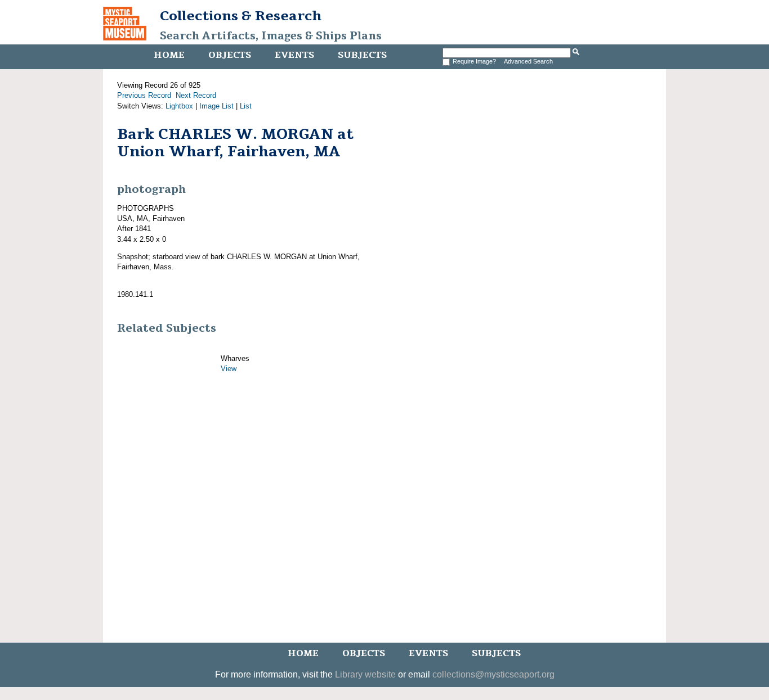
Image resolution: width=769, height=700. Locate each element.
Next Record (196, 95)
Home (169, 55)
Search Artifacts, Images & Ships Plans (271, 36)
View (228, 368)
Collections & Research (240, 16)
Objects (229, 55)
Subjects (362, 55)
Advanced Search (528, 61)
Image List (216, 106)
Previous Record (144, 95)
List (246, 106)
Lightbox (179, 106)
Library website (365, 674)
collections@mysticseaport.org (493, 674)
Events (294, 55)
